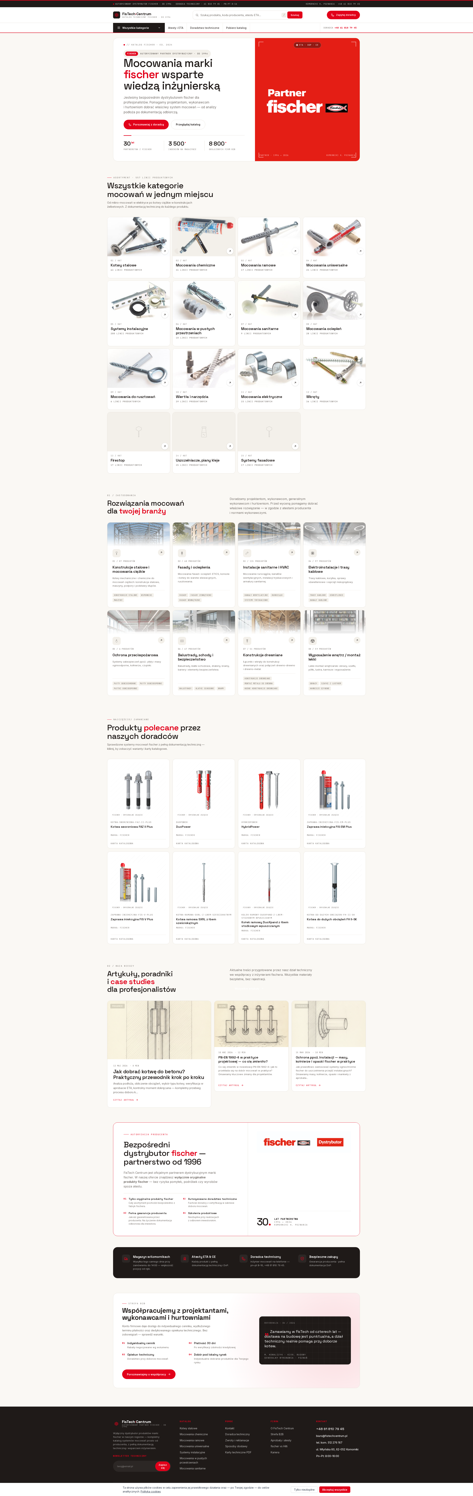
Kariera (275, 1452)
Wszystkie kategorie (135, 27)
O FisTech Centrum (282, 1428)
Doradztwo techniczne (204, 27)
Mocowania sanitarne (193, 1468)
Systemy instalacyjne (192, 1452)
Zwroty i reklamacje (237, 1440)
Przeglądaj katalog (188, 124)
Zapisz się (163, 1466)
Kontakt (229, 1428)
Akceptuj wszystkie (334, 1489)
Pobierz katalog (236, 27)
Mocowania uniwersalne (194, 1446)
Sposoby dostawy (236, 1446)
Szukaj (295, 14)
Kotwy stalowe (188, 1428)
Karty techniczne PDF (238, 1452)
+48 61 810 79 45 (349, 4)
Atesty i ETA (175, 27)
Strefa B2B (277, 1434)
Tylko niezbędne (304, 1489)
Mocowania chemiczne (194, 1434)
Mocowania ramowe (192, 1440)
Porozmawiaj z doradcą (148, 124)
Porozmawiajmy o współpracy (146, 1374)
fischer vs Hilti (279, 1446)
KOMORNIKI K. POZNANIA (320, 4)
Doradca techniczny (237, 1434)
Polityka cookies (151, 1491)
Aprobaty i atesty (281, 1440)
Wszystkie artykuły (247, 988)
